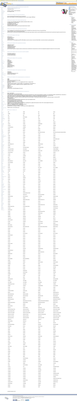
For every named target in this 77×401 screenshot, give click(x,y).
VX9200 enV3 (10, 381)
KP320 (39, 260)
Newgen (2, 124)
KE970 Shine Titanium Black (42, 226)
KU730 (39, 270)
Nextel (2, 125)
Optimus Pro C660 (56, 317)
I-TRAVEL (2, 101)
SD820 (54, 332)
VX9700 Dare (10, 383)
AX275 (9, 123)
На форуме (71, 16)
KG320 (39, 243)
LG (1, 111)
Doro (2, 57)
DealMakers (3, 51)
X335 (39, 386)
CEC (2, 39)
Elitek (2, 62)
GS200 (9, 204)
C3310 (24, 140)
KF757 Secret (55, 233)
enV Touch (55, 160)
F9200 (24, 167)
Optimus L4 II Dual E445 (57, 312)
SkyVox (2, 163)
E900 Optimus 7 (10, 160)
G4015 (54, 174)
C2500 (54, 137)
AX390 (54, 123)
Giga (2, 76)
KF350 (9, 231)
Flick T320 (39, 167)
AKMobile (2, 12)
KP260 (54, 258)
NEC (2, 122)
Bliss (8, 133)
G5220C (24, 177)
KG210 (24, 238)
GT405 (39, 206)
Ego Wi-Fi (24, 160)
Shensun (2, 159)
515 (38, 113)
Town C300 (9, 346)
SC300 (24, 331)
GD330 (54, 192)
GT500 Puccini (55, 206)
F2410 (54, 164)
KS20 (39, 263)
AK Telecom (3, 11)
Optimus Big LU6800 (56, 309)
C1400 (39, 135)
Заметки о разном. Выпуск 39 (73, 58)
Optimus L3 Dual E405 (26, 312)
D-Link (2, 53)
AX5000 (54, 125)
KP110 (24, 255)
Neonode (2, 123)
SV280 (39, 337)
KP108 (9, 255)
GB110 (24, 187)
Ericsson (2, 66)
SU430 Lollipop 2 (56, 336)
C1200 (9, 135)
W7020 (24, 386)
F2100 (39, 162)
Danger (2, 49)
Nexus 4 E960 (55, 305)
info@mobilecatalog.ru (32, 397)
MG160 (24, 297)
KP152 (54, 255)
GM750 (24, 201)
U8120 (39, 349)
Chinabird (2, 42)
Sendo (2, 155)
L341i (24, 277)
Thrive (9, 344)
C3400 (9, 142)
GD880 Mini (40, 196)
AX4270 (9, 125)
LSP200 (24, 285)
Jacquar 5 (9, 218)
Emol (2, 64)
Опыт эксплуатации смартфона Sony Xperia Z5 (73, 44)
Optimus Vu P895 (56, 319)
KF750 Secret (25, 233)
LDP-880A (24, 280)
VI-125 (39, 363)
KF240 (24, 228)
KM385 (54, 250)
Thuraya (2, 178)
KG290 (54, 241)
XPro (2, 201)
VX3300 (24, 368)
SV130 (24, 337)
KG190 (39, 236)
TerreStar (2, 177)
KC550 (39, 219)
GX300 (39, 214)
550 (53, 113)
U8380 (54, 354)
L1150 (9, 275)
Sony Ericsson (3, 166)
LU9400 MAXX (40, 285)
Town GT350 (25, 346)
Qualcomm (2, 144)
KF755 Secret (40, 233)
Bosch (2, 37)
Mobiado (2, 117)
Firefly (2, 70)
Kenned (2, 104)
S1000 (9, 327)
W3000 (54, 383)
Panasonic (2, 134)
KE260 (9, 223)
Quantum (39, 324)
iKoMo (2, 95)
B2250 (9, 132)
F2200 (54, 162)
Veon (2, 188)
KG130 (24, 236)
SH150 (54, 334)
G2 (8, 172)
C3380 (54, 140)
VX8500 (24, 378)
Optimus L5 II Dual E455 (42, 314)
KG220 (39, 238)
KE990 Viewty (55, 226)
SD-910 (9, 334)
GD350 (9, 194)
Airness (2, 10)
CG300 (9, 147)
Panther (24, 322)
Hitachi (2, 88)
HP (1, 90)
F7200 (39, 165)
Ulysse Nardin (3, 186)
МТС (2, 209)
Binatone (2, 31)
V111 (8, 363)
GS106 (54, 201)
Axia (1, 25)
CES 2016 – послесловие (73, 56)
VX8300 (39, 376)
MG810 (24, 304)
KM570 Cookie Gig (41, 251)
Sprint (2, 169)
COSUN (2, 45)
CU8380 (24, 155)
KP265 (9, 260)
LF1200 (39, 280)
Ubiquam (2, 184)
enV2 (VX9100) (10, 162)
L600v (39, 278)
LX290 (39, 287)
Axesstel (2, 24)
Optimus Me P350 (11, 317)
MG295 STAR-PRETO (11, 302)
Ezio (1, 69)
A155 (39, 118)
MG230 (9, 300)
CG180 (39, 145)
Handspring (3, 85)
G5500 (39, 179)
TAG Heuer (2, 172)
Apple (2, 19)
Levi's (2, 110)
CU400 (54, 152)
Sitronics (2, 161)
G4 (23, 174)
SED (2, 153)
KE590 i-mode (40, 223)
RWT (2, 148)
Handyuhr (2, 86)
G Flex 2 (9, 169)
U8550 (9, 356)
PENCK (2, 137)
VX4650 (24, 371)
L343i (54, 277)
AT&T (2, 23)
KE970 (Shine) (10, 226)
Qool (2, 143)
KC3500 (24, 219)
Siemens (2, 160)
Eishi (2, 60)
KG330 (54, 243)
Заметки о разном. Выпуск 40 (73, 55)
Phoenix (2, 139)
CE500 (9, 145)
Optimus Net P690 (26, 317)
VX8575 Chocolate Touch (57, 378)
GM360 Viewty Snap (26, 199)
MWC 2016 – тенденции (73, 48)
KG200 (9, 238)
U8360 (39, 354)
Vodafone (2, 192)
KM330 (24, 250)
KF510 (39, 231)
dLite (8, 157)
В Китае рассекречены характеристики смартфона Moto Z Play (73, 28)
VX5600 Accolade (56, 373)
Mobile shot (3, 118)
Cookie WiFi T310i (56, 150)
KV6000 (24, 273)
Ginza (2, 77)
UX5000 (39, 361)
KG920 (39, 246)
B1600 (39, 128)
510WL (9, 113)
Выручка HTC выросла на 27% (73, 31)
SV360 (9, 339)
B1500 (24, 128)
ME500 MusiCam (56, 292)
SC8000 (54, 331)
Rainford (2, 145)
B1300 (9, 128)
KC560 (54, 219)
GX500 (54, 214)
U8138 (39, 351)
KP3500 (54, 260)
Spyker (2, 170)
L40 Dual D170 (10, 278)
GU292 (9, 211)
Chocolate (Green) (26, 147)
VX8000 (9, 376)
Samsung (2, 150)
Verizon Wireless (3, 189)
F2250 (9, 164)
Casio (2, 38)
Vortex (9, 364)
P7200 (9, 322)
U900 (54, 356)
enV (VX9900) (40, 160)
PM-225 (54, 322)
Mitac (2, 115)
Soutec (2, 167)
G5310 (54, 177)
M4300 (39, 290)
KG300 (24, 243)
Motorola (2, 120)
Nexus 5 (9, 307)
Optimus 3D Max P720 (11, 309)
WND (2, 195)
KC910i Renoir (55, 221)
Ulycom (2, 185)
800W (54, 115)
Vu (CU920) (40, 364)
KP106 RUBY (55, 253)
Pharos (2, 138)
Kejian (2, 103)
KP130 (39, 255)
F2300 (24, 164)
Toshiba (2, 182)
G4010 (39, 174)
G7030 (9, 182)
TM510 (39, 344)
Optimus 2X (40, 307)
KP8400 (9, 263)
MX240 (24, 305)
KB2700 (39, 218)
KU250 (9, 268)
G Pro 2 (24, 169)
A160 (54, 118)
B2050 (9, 130)
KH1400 (24, 248)
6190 (39, 115)
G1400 (39, 169)
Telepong (2, 174)
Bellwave (2, 28)
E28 (1, 59)
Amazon (2, 15)
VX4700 (39, 371)
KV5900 (9, 273)
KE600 (54, 223)
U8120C (54, 349)
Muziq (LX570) (10, 305)
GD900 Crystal (55, 196)
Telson (2, 175)
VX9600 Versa (55, 381)
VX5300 (9, 373)
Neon (39, 305)
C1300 (24, 135)
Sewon (2, 157)
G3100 (54, 172)
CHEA (2, 41)
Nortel (2, 127)
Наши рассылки (72, 6)
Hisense (2, 87)
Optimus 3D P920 (26, 309)
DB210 (54, 155)
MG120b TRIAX (25, 295)
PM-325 (24, 324)
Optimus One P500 (41, 317)
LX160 (24, 287)
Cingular (2, 43)
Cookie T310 (40, 150)
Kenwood (2, 105)
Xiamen (2, 198)
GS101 (39, 201)
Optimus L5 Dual (25, 314)
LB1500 (9, 280)
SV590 (24, 339)
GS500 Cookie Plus (11, 206)
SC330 (39, 331)
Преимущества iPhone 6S (73, 26)
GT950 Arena (10, 209)
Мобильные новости (73, 24)
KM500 (24, 251)
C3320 (39, 140)
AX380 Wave (40, 123)
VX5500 (39, 373)
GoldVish (2, 79)
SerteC (2, 156)
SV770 (54, 339)
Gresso (2, 80)
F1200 (24, 162)
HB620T (9, 216)
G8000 (54, 184)
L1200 (24, 275)
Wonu (2, 196)
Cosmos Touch (10, 152)
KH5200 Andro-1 (10, 250)
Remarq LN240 (55, 324)
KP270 (24, 260)
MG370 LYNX (55, 302)
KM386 (9, 251)
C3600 (24, 142)
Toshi (2, 181)
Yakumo (2, 202)
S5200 (24, 329)
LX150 (9, 287)
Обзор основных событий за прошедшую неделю (72, 10)
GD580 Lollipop (10, 196)
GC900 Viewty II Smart (26, 192)
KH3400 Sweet (40, 248)
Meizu (2, 113)
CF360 (24, 145)
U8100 (9, 349)
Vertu (2, 190)
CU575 (9, 155)
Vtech (2, 193)
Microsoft (2, 114)
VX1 (23, 366)
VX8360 (9, 378)
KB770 (54, 218)
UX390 (9, 361)
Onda (2, 130)
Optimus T (39, 319)
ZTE (1, 206)
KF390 (24, 231)
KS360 (54, 263)
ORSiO (2, 133)
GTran (2, 82)
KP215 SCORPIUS (26, 258)
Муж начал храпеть (73, 18)
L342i (39, 277)
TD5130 (54, 341)
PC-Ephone (3, 136)
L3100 (9, 277)
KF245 (39, 228)
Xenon (54, 386)
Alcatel (2, 13)
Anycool (2, 18)
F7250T (54, 165)
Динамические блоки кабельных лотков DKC (73, 20)
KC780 (9, 221)
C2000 (9, 137)
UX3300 (24, 359)
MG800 (9, 304)
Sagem (2, 149)
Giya (2, 78)
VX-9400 (39, 381)
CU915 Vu (39, 155)
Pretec (2, 142)
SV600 (39, 339)
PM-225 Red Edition (11, 324)
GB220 (9, 191)
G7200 (39, 184)
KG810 (24, 246)
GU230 (39, 209)
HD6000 (39, 216)
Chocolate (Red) (55, 147)
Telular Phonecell (3, 176)
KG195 (54, 236)
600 (8, 115)
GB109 (9, 187)
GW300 (24, 211)
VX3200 (9, 368)
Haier (2, 84)
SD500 (39, 332)
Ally (53, 120)
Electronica (2, 61)
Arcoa (2, 20)
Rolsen (2, 147)
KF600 (54, 231)
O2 (1, 128)
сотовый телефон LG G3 (11, 391)
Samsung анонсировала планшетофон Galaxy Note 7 (73, 36)
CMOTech (2, 44)
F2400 (39, 164)
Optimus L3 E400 (41, 312)
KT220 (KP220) (55, 265)
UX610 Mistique (55, 361)
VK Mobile (2, 191)
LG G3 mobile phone (16, 107)
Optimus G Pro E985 (11, 312)
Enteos (2, 65)
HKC (2, 89)
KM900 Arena (10, 253)
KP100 (24, 253)
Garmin (2, 74)
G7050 (24, 182)
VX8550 (39, 378)
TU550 (54, 346)
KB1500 (24, 218)
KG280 (24, 241)
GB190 (39, 189)
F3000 (9, 165)
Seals (2, 152)
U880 (24, 356)
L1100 (54, 273)
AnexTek (2, 17)
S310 (24, 327)
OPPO (2, 131)
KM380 (39, 250)
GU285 (54, 209)
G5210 (9, 177)
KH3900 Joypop (55, 248)
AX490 (39, 125)
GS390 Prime (55, 204)
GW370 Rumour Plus (41, 211)
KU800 (54, 270)
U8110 (24, 349)
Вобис (2, 207)
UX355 (39, 359)
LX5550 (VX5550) (11, 290)
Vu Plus (9, 366)
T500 (24, 341)
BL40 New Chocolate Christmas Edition (59, 132)
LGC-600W (25, 282)
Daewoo (2, 47)
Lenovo (2, 109)
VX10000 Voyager (56, 366)
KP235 (39, 258)
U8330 (24, 354)
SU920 (9, 337)
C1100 (39, 133)
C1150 (54, 133)
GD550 (54, 194)
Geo (1, 75)
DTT (2, 58)
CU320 (39, 152)
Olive (2, 129)
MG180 (39, 297)
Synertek (2, 171)
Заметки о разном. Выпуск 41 (73, 46)
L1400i (54, 275)
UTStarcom (3, 187)
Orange (2, 132)
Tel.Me (2, 173)
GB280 (9, 192)
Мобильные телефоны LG (12, 109)
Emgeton (2, 63)
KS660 (39, 265)
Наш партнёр (73, 71)
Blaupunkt (2, 33)
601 (23, 115)
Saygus (2, 151)
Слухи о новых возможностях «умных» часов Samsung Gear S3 (74, 39)
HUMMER (2, 92)
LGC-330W (9, 282)
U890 (39, 356)
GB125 (39, 187)
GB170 (24, 189)
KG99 (9, 248)
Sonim (2, 165)
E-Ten (2, 67)
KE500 (24, 223)
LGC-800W (40, 282)
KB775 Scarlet (10, 219)
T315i (9, 341)
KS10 (24, 263)
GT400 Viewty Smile (26, 206)
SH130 (39, 334)
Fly (1, 71)
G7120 (24, 184)
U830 (9, 354)
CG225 (54, 145)
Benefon (2, 29)
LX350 (54, 287)
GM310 (9, 199)
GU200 (24, 209)
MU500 (54, 304)
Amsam (2, 16)
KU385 (54, 268)
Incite (54, 216)
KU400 (9, 270)
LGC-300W (55, 280)
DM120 (54, 157)
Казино (72, 22)
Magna (39, 292)
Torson (2, 180)
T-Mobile (2, 179)
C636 (39, 142)
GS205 (24, 204)
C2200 (39, 137)
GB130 (54, 187)
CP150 (24, 152)
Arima (2, 21)
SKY (1, 162)
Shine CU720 (10, 336)
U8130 (24, 351)
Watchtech (2, 194)
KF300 (54, 228)
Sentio (24, 334)
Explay (2, 68)
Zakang (2, 204)
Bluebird (2, 35)
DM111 (39, 157)
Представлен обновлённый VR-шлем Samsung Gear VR (74, 33)
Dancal (2, 48)
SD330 (9, 332)
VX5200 (54, 371)
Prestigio (2, 141)
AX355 (24, 123)
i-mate (2, 96)
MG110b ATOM (10, 295)
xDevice (2, 197)
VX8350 (54, 376)
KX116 (39, 273)
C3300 (9, 140)
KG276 (9, 241)
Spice (2, 168)
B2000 (54, 128)
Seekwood (2, 154)
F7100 (24, 165)
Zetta (2, 205)
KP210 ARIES (10, 258)
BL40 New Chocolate (41, 132)
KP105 (39, 253)
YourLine (2, 203)
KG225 (54, 238)
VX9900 (39, 383)
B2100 (39, 130)
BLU (1, 34)
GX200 (24, 214)
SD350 (24, 332)
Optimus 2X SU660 (56, 307)
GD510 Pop (25, 194)
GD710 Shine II (25, 196)
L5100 (24, 278)
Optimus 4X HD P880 (41, 309)
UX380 (54, 359)
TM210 (24, 344)
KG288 (39, 241)
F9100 (9, 167)
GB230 (24, 191)
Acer (2, 8)
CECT (2, 40)
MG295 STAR (55, 300)
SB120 (54, 329)
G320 (9, 174)
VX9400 (24, 381)
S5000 (54, 327)
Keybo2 (9, 228)
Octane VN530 (25, 307)
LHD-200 (54, 282)
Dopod (2, 56)
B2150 (54, 130)
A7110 (24, 120)
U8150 (54, 351)
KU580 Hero (25, 270)
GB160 (9, 189)
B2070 (24, 130)
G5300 (39, 177)
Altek (2, 14)
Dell (1, 52)
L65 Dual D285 (55, 278)
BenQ (2, 30)
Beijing (2, 27)
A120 (9, 118)
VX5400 (24, 373)
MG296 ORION (25, 302)
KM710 (54, 251)
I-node (2, 99)
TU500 (39, 346)
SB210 (9, 331)
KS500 (24, 265)
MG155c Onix (10, 297)
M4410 (9, 292)
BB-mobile (2, 26)
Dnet (2, 54)
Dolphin (2, 55)
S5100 (9, 329)
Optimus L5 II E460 (56, 314)
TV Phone (2, 183)
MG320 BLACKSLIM (41, 302)
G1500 (54, 169)
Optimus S (24, 319)
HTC (2, 91)
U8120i (9, 351)
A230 (9, 120)
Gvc (1, 83)
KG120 (9, 236)
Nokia (2, 126)
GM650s (54, 199)
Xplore (2, 200)
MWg (2, 121)
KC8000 (24, 221)
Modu (2, 119)
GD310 (39, 192)
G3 (23, 172)
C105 (24, 133)
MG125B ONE (55, 295)
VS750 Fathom (25, 364)
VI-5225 (54, 363)
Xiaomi (2, 199)
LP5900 (9, 285)
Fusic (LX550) (55, 167)
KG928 (54, 246)
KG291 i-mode (10, 243)
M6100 (24, 292)
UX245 (9, 359)
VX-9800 (24, 383)
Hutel (2, 93)
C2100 (24, 137)
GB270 (54, 191)
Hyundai (2, 94)
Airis (1, 9)
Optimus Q (9, 319)
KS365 (9, 265)
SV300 (54, 337)
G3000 (39, 172)
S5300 (39, 329)
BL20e (24, 132)
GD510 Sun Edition (41, 194)
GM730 (9, 201)
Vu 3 (54, 364)
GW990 (9, 214)
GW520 (54, 211)
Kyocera (2, 108)
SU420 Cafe (40, 336)
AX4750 (24, 125)
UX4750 (24, 361)
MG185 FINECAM (56, 297)
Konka (2, 106)
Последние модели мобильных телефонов (72, 12)
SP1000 (24, 336)
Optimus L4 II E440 (11, 314)
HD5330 (24, 216)
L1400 (39, 275)
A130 (24, 118)
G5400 (9, 179)
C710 (54, 142)
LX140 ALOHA (55, 285)
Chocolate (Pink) (40, 147)
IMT (1, 97)
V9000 (24, 363)
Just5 (2, 102)
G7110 (9, 184)
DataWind (2, 50)
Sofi (1, 164)
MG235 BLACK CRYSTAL (27, 300)
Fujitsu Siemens (3, 73)
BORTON (2, 36)
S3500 (39, 327)
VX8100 (24, 376)
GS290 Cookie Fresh (41, 204)
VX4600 (9, 371)
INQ (1, 100)
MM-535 (39, 304)
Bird (1, 32)
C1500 (54, 135)
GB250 (39, 191)
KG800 (9, 246)
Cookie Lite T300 (10, 150)
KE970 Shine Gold (26, 226)
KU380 (39, 268)
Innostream (3, 98)
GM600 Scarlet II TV (41, 199)
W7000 (9, 386)
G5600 (54, 179)
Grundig (2, 81)
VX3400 (39, 368)
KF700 (9, 233)
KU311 (24, 268)
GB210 (54, 189)
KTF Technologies (3, 107)
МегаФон (2, 208)
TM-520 (54, 344)
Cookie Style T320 (26, 150)
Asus (2, 22)
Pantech (2, 135)
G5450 (24, 179)
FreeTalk (2, 72)
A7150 (39, 120)
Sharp (2, 158)
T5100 (39, 341)
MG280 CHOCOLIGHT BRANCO (43, 300)
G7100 (54, 182)
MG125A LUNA (40, 295)
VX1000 (39, 366)
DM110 (24, 157)
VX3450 (54, 368)
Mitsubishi (2, 116)
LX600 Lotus (25, 290)
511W (24, 113)
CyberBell (2, 46)
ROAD (2, 146)
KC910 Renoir (40, 221)
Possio (2, 140)
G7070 (39, 182)
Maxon (2, 112)
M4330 (54, 290)
